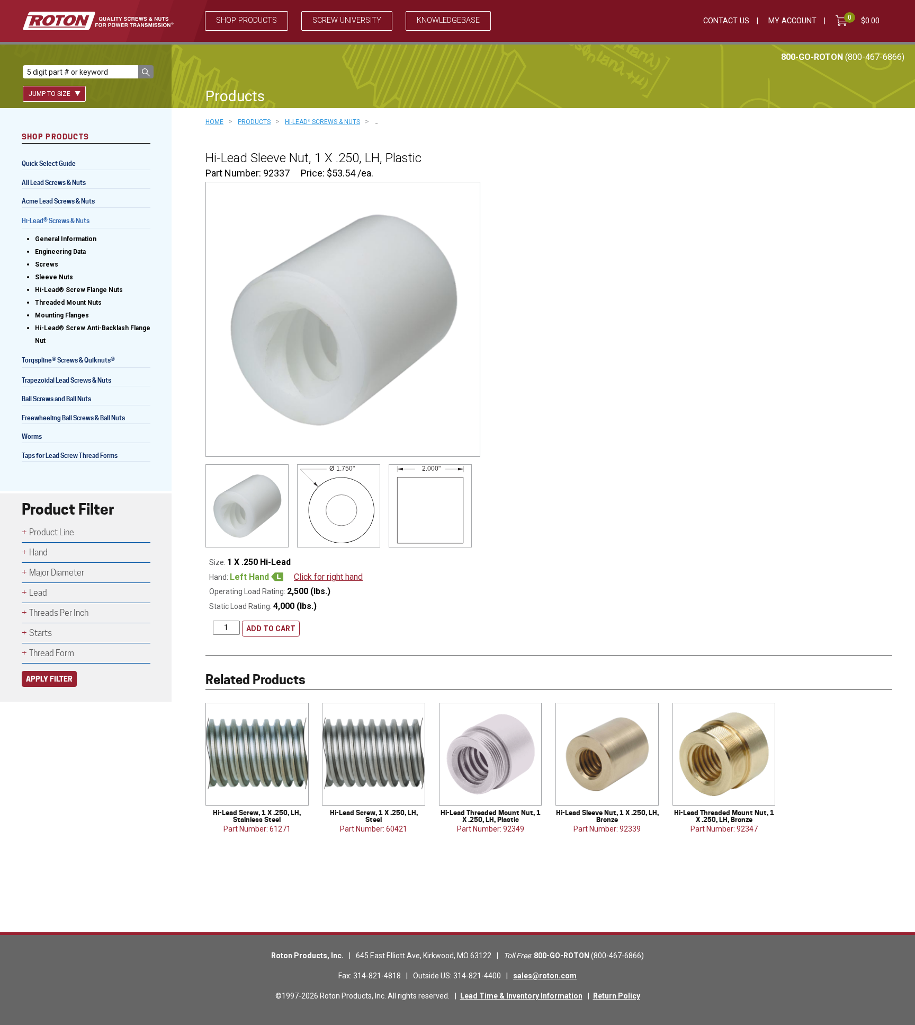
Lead (38, 593)
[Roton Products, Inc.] (98, 21)
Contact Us (726, 20)
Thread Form (51, 653)
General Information (65, 239)
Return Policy (616, 996)
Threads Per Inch (58, 613)
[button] (146, 71)
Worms (32, 436)
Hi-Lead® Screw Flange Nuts (79, 290)
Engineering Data (60, 251)
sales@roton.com (545, 975)
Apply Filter (49, 678)
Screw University (346, 20)
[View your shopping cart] (843, 20)
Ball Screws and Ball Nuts (56, 399)
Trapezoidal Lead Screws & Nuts (66, 380)
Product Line (51, 532)
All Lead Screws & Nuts (54, 183)
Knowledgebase (448, 20)
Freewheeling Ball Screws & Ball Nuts (73, 418)
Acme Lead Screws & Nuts (58, 201)
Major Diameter (56, 573)
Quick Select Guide (49, 163)
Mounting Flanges (62, 315)
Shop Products (246, 20)
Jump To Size (50, 94)
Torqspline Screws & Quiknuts (68, 361)
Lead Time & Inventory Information (521, 996)
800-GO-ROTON (842, 57)
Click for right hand (328, 577)
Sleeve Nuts (54, 277)
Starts (40, 633)
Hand (38, 552)
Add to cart (270, 628)
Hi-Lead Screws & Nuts (55, 222)
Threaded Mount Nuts (68, 302)
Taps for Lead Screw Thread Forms (70, 456)
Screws (46, 264)
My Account (792, 20)
